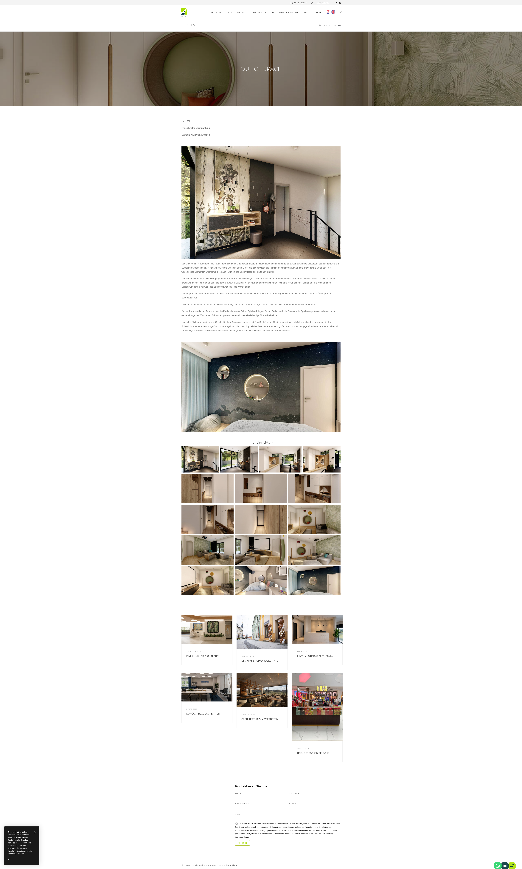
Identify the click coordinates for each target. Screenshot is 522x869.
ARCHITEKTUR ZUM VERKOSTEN (259, 719)
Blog (305, 12)
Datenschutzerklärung (228, 865)
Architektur (259, 12)
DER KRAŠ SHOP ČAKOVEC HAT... (259, 661)
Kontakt (317, 12)
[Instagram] (340, 3)
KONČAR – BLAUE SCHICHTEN (203, 713)
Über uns (216, 12)
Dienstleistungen (237, 12)
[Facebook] (336, 3)
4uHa (191, 865)
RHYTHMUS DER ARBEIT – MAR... (314, 656)
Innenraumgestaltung (284, 12)
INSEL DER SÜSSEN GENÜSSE (312, 753)
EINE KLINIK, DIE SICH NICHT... (203, 656)
